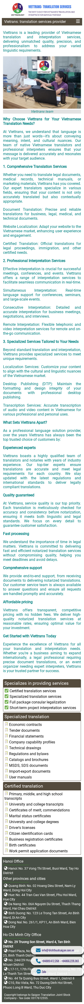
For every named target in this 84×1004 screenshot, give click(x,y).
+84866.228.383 (70, 961)
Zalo (44, 971)
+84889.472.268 (50, 961)
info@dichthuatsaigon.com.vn (58, 950)
